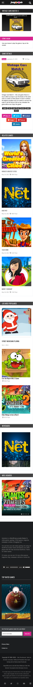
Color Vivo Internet (21, 657)
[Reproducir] (4, 567)
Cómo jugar (6, 38)
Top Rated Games (8, 577)
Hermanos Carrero (23, 668)
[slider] (27, 567)
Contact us (4, 648)
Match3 (23, 108)
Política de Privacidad (19, 660)
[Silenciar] (24, 567)
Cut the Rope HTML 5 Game (10, 378)
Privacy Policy (5, 644)
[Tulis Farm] (16, 232)
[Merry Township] (16, 271)
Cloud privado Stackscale (20, 662)
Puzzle (16, 111)
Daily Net (4, 211)
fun (9, 108)
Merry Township (7, 289)
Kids (18, 108)
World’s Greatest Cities (9, 171)
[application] (16, 567)
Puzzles (4, 59)
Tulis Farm (5, 250)
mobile (28, 108)
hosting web (10, 662)
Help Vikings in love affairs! (10, 415)
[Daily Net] (16, 193)
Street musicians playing (10, 341)
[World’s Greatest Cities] (16, 153)
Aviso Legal (27, 660)
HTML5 (13, 108)
